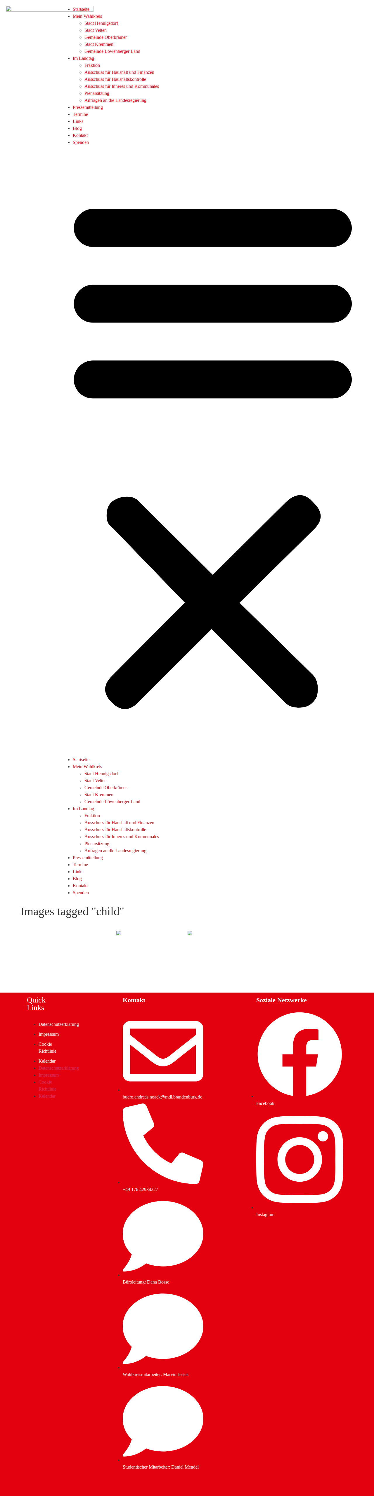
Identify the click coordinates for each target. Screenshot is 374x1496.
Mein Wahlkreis (87, 16)
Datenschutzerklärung (59, 1024)
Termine (80, 114)
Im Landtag (83, 58)
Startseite (81, 9)
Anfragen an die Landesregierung (115, 100)
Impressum (49, 1034)
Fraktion (92, 65)
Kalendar (47, 1061)
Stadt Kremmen (98, 44)
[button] (213, 451)
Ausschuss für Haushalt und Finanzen (119, 72)
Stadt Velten (95, 30)
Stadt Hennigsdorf (101, 23)
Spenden (81, 142)
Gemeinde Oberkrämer (105, 37)
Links (78, 121)
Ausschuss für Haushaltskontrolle (115, 79)
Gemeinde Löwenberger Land (112, 51)
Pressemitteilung (88, 107)
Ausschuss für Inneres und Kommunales (121, 86)
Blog (77, 128)
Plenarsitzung (96, 93)
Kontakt (80, 135)
